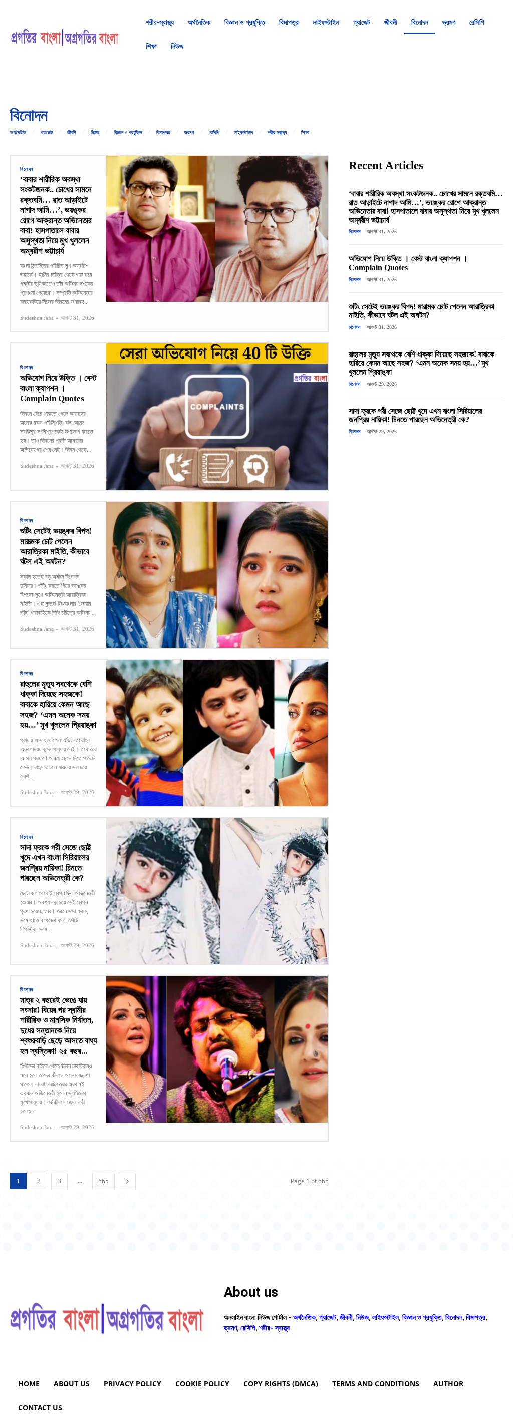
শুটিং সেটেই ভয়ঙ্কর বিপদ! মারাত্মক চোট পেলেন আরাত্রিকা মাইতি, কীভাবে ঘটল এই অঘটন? (56, 546)
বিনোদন (26, 169)
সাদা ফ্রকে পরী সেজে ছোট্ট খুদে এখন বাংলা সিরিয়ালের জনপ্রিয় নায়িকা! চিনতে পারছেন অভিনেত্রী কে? (55, 863)
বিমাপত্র (163, 132)
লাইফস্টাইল (243, 132)
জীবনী (71, 132)
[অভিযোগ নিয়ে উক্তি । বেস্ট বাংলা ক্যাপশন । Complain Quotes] (217, 416)
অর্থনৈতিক (18, 132)
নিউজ (95, 132)
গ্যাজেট (47, 132)
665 (103, 1181)
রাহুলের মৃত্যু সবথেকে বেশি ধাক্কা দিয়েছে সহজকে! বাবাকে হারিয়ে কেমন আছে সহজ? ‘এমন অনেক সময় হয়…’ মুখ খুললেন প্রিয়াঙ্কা (58, 704)
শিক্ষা (305, 132)
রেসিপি (214, 132)
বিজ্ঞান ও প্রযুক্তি (128, 132)
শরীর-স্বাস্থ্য (277, 132)
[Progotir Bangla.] (65, 34)
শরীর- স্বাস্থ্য (274, 1327)
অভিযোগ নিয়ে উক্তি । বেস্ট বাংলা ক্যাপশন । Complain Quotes (58, 388)
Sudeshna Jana (37, 318)
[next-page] (127, 1181)
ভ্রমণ (189, 132)
